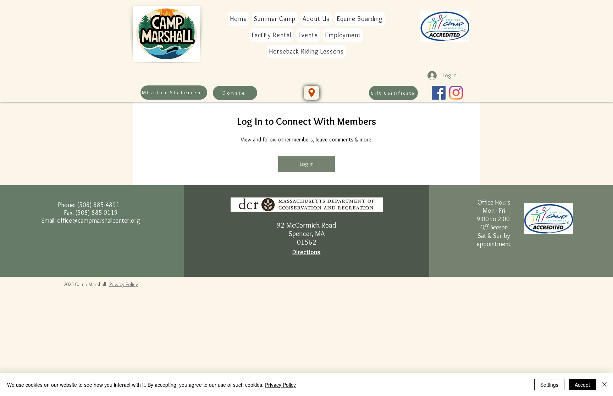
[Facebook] (439, 93)
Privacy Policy (123, 284)
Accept (582, 384)
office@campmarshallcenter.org (98, 220)
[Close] (604, 384)
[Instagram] (456, 93)
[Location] (311, 93)
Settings (549, 384)
